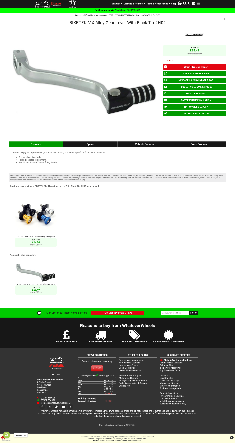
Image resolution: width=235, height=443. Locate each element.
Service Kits (124, 385)
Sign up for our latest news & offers (66, 312)
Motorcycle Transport (170, 385)
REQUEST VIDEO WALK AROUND (196, 87)
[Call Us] (189, 3)
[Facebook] (42, 407)
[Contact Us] (193, 3)
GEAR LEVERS (114, 15)
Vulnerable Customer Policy (173, 403)
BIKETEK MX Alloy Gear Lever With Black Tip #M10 (36, 284)
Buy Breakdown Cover (170, 370)
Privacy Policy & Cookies (172, 396)
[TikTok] (56, 407)
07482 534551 (48, 400)
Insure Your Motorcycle (171, 368)
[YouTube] (63, 407)
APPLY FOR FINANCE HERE (195, 73)
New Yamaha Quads (128, 365)
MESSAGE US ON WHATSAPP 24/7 (195, 80)
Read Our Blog (166, 378)
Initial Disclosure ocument (172, 401)
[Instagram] (49, 407)
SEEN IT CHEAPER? (195, 93)
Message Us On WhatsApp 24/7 (97, 375)
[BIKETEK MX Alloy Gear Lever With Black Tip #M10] (36, 282)
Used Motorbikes (127, 368)
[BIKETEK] (194, 34)
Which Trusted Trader (196, 67)
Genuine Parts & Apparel (130, 375)
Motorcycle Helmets (128, 378)
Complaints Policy (168, 398)
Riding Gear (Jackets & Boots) (133, 380)
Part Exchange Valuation (171, 362)
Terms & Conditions (169, 393)
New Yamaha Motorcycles (131, 360)
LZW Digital (131, 425)
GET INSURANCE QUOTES (196, 113)
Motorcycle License (169, 383)
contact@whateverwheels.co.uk (56, 403)
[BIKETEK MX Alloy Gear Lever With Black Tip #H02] (84, 82)
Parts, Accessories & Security (133, 383)
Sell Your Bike (166, 365)
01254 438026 (47, 397)
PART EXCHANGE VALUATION (196, 100)
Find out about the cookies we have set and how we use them (117, 441)
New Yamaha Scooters (129, 362)
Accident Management (170, 388)
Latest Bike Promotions (130, 370)
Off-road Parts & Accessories (95, 15)
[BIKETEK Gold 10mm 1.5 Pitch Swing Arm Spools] (36, 235)
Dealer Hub (165, 375)
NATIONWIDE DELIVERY (196, 107)
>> (226, 19)
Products (78, 15)
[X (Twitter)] (70, 407)
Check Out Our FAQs (169, 380)
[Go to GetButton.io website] (6, 440)
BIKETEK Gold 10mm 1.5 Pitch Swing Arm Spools (36, 237)
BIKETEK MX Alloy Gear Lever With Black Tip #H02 (140, 15)
